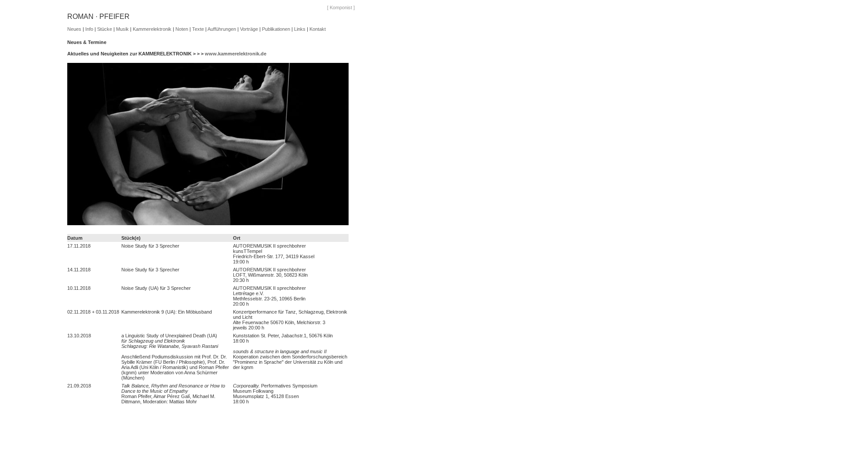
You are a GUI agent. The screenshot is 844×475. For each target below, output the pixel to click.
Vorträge (249, 29)
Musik (122, 29)
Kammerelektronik (152, 29)
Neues (74, 29)
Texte (198, 29)
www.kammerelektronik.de (235, 53)
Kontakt (317, 29)
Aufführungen (221, 29)
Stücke (104, 29)
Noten (181, 29)
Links (300, 29)
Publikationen (276, 29)
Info (89, 29)
